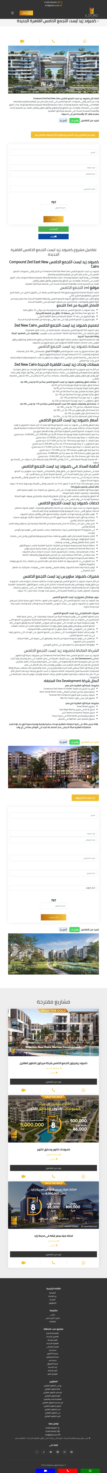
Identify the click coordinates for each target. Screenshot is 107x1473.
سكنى (52, 1314)
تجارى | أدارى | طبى (52, 1318)
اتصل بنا (52, 1299)
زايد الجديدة (52, 1367)
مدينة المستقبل (52, 1357)
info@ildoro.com (52, 5)
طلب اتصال (26, 13)
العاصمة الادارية (52, 1333)
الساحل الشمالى (52, 1346)
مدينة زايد (52, 1350)
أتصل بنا (63, 120)
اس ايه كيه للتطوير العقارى (52, 1402)
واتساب (52, 229)
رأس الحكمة (52, 1370)
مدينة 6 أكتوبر (52, 1353)
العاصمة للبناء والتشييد (53, 1399)
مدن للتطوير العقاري (52, 1409)
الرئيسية (52, 1292)
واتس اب (74, 120)
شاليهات (52, 1321)
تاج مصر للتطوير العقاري (52, 1392)
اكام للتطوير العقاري (52, 1389)
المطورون (52, 1303)
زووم (52, 236)
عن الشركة (52, 1296)
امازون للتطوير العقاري (52, 1406)
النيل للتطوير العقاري (53, 1416)
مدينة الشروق (52, 1363)
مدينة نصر (53, 1360)
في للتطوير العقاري (52, 1412)
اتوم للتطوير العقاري (52, 1395)
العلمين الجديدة (52, 1336)
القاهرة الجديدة (53, 1343)
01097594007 (50, 2)
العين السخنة (53, 1340)
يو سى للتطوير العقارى (52, 1385)
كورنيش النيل (52, 1374)
